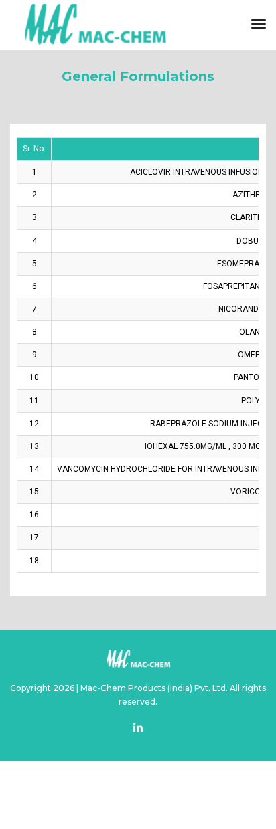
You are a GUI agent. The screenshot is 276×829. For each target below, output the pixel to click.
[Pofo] (94, 24)
